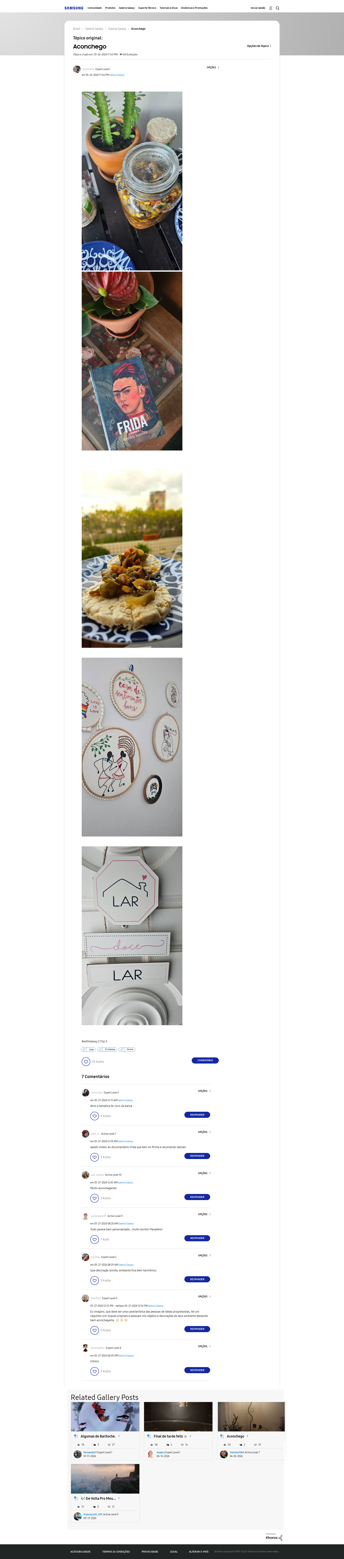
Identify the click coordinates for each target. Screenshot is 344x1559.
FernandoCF (90, 1452)
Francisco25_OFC (93, 1514)
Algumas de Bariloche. (98, 1436)
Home (130, 1049)
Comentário (205, 1060)
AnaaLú (161, 1452)
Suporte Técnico (147, 7)
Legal (174, 1551)
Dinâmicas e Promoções (194, 7)
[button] (212, 67)
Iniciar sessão (258, 7)
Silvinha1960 (237, 1452)
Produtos (110, 7)
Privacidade (150, 1551)
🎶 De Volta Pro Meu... (98, 1498)
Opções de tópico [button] (258, 46)
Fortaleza (110, 1049)
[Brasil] (73, 8)
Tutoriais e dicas (169, 7)
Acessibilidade (80, 1551)
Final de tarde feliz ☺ (170, 1436)
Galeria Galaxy (127, 7)
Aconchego (235, 1436)
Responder (197, 1114)
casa (91, 1049)
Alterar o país (199, 1551)
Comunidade (95, 7)
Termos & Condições (116, 1551)
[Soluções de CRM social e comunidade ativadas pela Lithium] (274, 1536)
